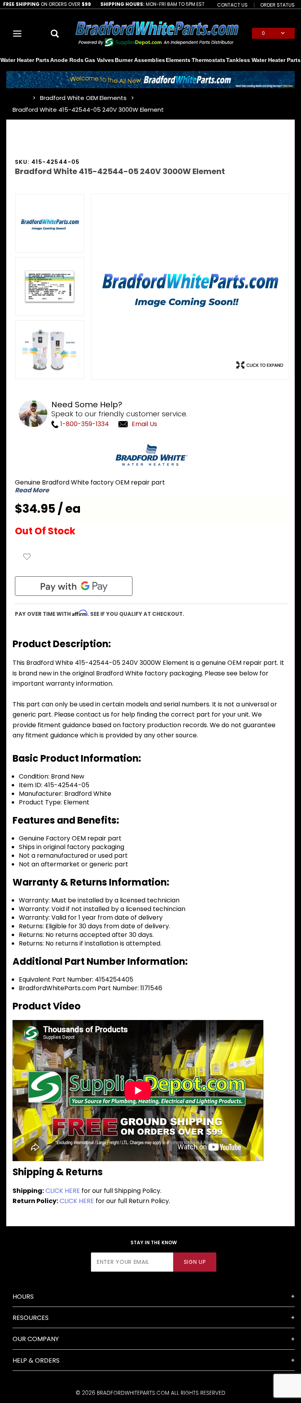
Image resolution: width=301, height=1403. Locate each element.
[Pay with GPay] (73, 586)
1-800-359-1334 (84, 423)
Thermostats (208, 60)
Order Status (277, 5)
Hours (23, 1296)
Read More (32, 490)
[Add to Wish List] (27, 556)
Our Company (36, 1338)
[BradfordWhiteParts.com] (157, 32)
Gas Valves (99, 60)
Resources (31, 1317)
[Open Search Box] (55, 33)
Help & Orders (36, 1360)
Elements (178, 60)
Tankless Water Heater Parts (263, 60)
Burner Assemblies (140, 60)
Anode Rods (66, 60)
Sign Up (195, 1262)
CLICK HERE (62, 1190)
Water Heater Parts (24, 60)
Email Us (144, 423)
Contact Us (232, 5)
